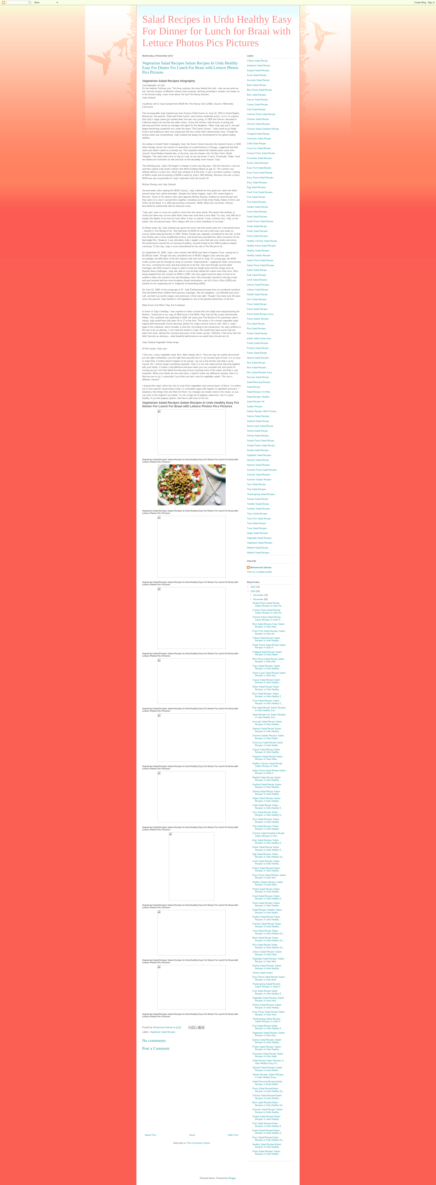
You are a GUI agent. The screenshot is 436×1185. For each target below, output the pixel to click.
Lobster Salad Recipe (257, 289)
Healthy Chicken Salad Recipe (262, 241)
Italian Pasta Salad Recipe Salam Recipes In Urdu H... (269, 771)
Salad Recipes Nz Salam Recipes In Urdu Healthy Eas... (269, 716)
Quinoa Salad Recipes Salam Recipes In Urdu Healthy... (266, 1041)
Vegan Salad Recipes (257, 533)
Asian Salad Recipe (256, 75)
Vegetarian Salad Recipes (162, 1032)
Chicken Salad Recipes (258, 124)
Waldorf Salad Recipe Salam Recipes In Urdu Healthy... (266, 778)
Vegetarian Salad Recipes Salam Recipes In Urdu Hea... (268, 1034)
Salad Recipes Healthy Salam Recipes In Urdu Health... (267, 911)
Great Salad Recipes (257, 216)
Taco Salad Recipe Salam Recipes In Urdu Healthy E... (267, 813)
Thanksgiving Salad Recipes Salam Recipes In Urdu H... (267, 985)
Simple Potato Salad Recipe (261, 445)
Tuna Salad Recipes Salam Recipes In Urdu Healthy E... (267, 702)
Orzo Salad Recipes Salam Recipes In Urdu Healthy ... (267, 820)
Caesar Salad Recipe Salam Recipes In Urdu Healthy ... (267, 751)
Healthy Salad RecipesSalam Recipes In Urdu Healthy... (266, 1145)
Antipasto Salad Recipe (258, 65)
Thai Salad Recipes (256, 489)
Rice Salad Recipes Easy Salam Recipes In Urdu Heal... (268, 625)
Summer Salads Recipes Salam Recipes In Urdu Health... (268, 737)
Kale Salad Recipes (256, 275)
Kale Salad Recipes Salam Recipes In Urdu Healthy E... (267, 841)
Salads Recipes (254, 406)
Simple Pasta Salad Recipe (260, 440)
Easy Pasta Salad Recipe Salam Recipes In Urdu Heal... (268, 978)
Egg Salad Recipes (256, 187)
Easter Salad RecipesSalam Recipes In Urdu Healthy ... (267, 869)
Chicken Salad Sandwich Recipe (263, 129)
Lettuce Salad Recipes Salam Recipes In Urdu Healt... (267, 953)
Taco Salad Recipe (256, 484)
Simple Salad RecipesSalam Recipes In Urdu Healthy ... (267, 1117)
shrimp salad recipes (262, 972)
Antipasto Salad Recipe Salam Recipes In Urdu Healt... (267, 758)
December (258, 595)
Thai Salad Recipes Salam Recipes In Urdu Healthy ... (267, 827)
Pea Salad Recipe (256, 323)
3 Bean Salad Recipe (257, 60)
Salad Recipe (253, 387)
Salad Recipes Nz (256, 401)
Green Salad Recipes (257, 236)
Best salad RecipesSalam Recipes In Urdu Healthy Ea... (268, 1103)
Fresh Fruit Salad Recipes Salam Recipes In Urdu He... (268, 632)
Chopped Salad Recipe (258, 134)
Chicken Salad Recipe (258, 119)
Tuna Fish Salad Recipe (259, 518)
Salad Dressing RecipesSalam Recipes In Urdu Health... (267, 1083)
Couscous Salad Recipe (259, 148)
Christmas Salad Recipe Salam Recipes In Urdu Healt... (267, 1055)
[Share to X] (196, 1027)
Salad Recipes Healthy (258, 397)
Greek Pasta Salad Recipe (260, 221)
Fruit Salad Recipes (256, 202)
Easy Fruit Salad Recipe (259, 168)
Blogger (232, 1178)
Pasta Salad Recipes (257, 309)
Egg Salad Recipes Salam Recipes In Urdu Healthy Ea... (268, 855)
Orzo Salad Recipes (257, 299)
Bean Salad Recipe (256, 85)
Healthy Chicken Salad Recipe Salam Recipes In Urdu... (267, 765)
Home (192, 1135)
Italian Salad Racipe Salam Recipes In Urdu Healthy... (266, 688)
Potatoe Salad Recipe (257, 348)
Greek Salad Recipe (257, 226)
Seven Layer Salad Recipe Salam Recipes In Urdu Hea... (269, 674)
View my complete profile (259, 572)
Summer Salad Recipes (258, 474)
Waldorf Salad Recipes (258, 552)
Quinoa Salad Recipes (258, 358)
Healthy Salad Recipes (258, 250)
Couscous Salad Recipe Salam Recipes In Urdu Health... (267, 744)
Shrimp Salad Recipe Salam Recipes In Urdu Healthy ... (267, 792)
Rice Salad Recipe (256, 362)
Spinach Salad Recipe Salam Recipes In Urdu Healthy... (266, 730)
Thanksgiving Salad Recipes (261, 494)
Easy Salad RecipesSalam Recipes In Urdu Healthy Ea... (268, 1138)
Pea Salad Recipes (256, 328)
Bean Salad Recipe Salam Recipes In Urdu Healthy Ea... (268, 939)
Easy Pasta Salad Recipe (259, 172)
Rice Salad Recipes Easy (259, 372)
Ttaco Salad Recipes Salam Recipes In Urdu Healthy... (266, 667)
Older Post (233, 1135)
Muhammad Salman (260, 567)
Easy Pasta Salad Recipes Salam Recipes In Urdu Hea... (269, 876)
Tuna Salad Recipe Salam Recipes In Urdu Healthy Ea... (268, 932)
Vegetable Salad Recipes (259, 538)
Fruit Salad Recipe (256, 197)
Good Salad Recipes (257, 211)
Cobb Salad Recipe (256, 143)
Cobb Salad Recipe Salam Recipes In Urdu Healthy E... (267, 806)
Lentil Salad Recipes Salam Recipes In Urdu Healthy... (266, 862)
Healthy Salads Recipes (259, 255)
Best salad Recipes (256, 95)
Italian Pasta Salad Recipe (260, 260)
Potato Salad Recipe (257, 333)
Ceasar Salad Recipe (257, 104)
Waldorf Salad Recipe (257, 547)
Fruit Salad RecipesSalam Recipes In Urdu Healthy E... (267, 1124)
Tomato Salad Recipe (257, 499)
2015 (253, 587)
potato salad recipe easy (259, 338)
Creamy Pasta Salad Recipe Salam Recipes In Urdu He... (267, 611)
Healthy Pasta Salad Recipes (261, 245)
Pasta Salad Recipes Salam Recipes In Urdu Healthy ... (267, 1152)
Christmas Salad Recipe (259, 138)
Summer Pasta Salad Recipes (262, 470)
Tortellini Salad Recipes (258, 508)
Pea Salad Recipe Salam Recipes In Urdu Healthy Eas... (269, 709)
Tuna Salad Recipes (257, 528)
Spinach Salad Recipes (258, 465)
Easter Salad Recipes (257, 163)
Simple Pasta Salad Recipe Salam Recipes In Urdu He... (267, 604)
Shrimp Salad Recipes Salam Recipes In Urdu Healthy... (266, 967)
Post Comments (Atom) (198, 1143)
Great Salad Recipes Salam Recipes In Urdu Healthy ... (267, 904)
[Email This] (190, 1027)
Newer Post (150, 1135)
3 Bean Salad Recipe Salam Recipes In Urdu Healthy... (266, 639)
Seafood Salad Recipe (258, 421)
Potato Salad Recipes (257, 343)
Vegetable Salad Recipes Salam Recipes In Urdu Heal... (268, 960)
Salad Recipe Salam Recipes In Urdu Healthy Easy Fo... (268, 1062)
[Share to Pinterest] (203, 1027)
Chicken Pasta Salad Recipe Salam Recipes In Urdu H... (267, 618)
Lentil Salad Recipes (257, 279)
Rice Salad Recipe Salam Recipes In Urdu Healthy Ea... (268, 946)
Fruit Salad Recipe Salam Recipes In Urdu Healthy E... (267, 992)
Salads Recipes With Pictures (261, 411)
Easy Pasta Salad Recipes (260, 177)
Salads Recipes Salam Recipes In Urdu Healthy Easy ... (268, 1076)
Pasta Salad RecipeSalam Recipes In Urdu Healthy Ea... (268, 1090)
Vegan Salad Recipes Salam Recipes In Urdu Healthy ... (267, 799)
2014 (253, 591)
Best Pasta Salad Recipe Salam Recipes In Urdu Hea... (268, 660)
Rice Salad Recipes (256, 367)
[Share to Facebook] (199, 1027)
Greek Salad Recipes (257, 231)
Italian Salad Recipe (257, 270)
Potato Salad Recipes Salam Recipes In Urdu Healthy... (266, 1048)
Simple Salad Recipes (258, 450)
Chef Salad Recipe (256, 109)
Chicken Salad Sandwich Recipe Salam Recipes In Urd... (268, 834)
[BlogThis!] (193, 1027)
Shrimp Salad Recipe (257, 431)
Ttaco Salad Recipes (257, 513)
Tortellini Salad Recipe (258, 504)
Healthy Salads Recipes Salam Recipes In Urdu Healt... (267, 883)
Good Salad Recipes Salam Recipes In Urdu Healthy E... (267, 897)
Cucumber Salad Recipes (259, 158)
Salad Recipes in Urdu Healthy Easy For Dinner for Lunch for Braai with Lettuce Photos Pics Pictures (217, 31)
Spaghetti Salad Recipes (259, 455)
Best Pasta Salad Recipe (259, 90)
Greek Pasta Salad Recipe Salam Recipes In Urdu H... (269, 646)
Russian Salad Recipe (258, 377)
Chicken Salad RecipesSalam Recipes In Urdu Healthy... (267, 1096)
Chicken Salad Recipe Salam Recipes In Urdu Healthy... (266, 925)
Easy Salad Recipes (257, 182)
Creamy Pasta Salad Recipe (261, 153)
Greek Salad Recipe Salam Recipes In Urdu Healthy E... (267, 848)
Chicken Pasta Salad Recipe (261, 114)
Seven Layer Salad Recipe (260, 426)
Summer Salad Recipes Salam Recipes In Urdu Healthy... (267, 1110)
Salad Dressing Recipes (259, 382)
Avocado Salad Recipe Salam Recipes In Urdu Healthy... (267, 723)
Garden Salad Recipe (257, 207)
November (258, 599)
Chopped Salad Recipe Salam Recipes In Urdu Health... (267, 653)
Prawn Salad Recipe (257, 353)
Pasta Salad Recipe (257, 304)
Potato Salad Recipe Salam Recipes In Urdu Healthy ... (267, 890)
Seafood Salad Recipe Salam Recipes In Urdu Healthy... (266, 785)
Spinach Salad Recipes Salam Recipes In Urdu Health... (267, 1069)
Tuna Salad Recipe (256, 523)
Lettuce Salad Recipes (258, 284)
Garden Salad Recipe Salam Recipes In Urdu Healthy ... (267, 918)
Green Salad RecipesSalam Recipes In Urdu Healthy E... (267, 1131)
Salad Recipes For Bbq (258, 392)
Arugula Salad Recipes (258, 70)
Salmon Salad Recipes (258, 416)
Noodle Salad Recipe (257, 294)
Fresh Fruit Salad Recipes (260, 192)
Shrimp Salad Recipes (258, 435)
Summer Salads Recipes (259, 479)
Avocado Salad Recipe (258, 80)
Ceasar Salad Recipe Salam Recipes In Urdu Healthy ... (267, 681)
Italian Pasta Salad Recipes (260, 265)
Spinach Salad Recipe (258, 460)
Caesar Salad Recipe (257, 99)
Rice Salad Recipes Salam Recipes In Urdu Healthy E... (267, 695)
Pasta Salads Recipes (258, 318)
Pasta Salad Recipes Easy (260, 314)
